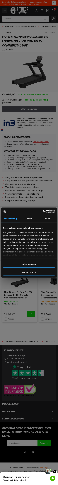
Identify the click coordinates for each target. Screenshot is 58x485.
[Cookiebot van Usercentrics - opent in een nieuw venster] (43, 211)
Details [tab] (29, 219)
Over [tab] (47, 219)
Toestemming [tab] (10, 219)
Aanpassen (27, 272)
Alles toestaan (29, 264)
